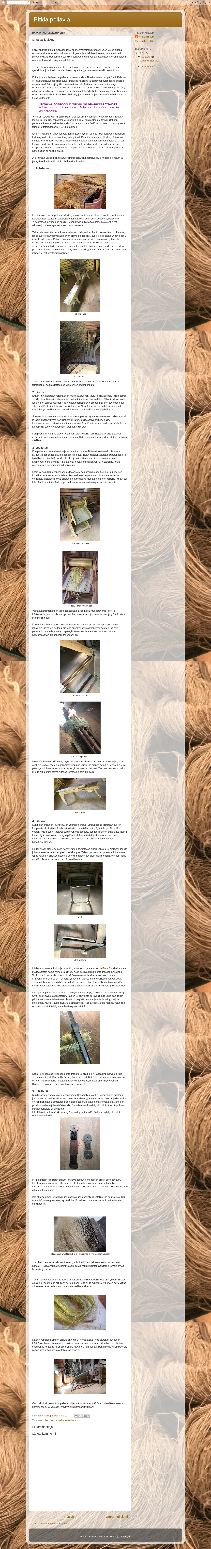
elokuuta (146, 57)
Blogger (126, 1536)
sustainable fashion (66, 1420)
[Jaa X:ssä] (82, 1416)
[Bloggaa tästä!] (79, 1416)
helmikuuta (147, 66)
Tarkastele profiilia (144, 41)
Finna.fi (106, 968)
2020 (142, 53)
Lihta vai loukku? (149, 60)
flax (46, 1420)
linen (51, 1420)
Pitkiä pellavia (52, 19)
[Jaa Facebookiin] (85, 1416)
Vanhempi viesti (116, 1516)
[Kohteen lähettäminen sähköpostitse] (76, 1416)
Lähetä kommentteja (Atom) (53, 1523)
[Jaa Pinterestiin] (88, 1416)
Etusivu (68, 1516)
